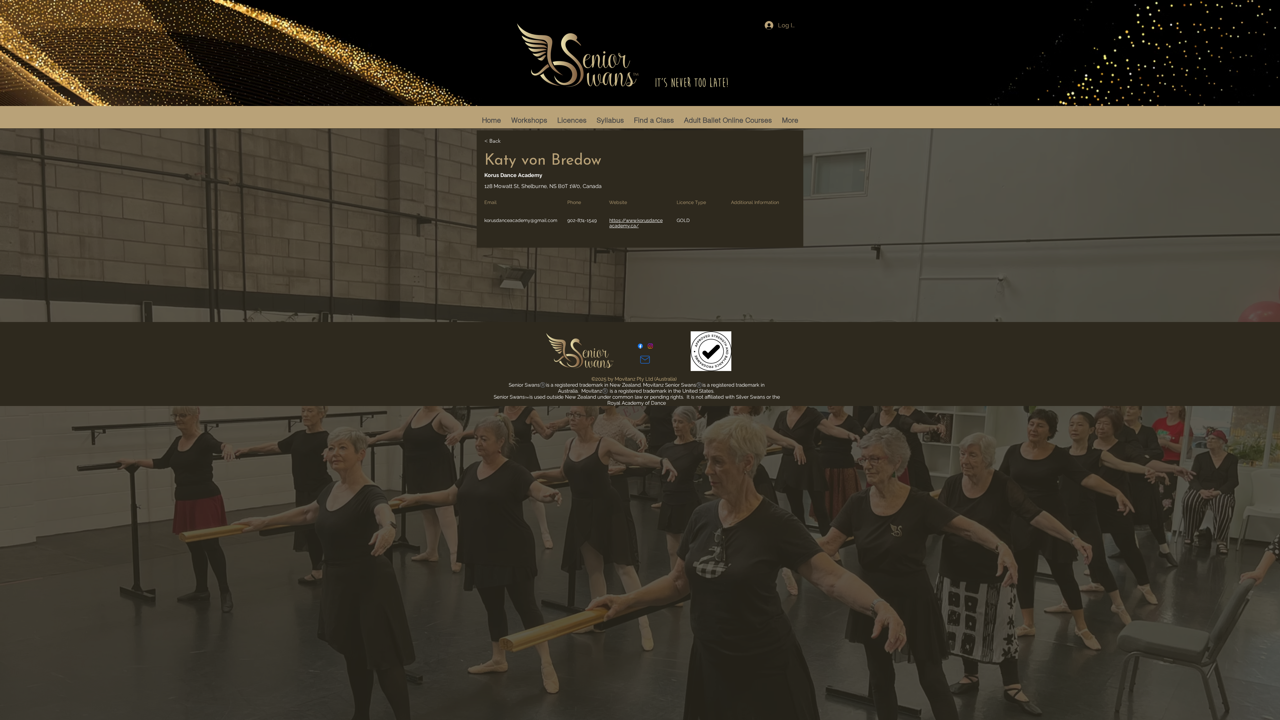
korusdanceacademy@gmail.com (520, 220)
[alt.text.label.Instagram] (650, 346)
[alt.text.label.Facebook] (640, 346)
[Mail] (645, 359)
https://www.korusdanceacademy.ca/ (636, 223)
